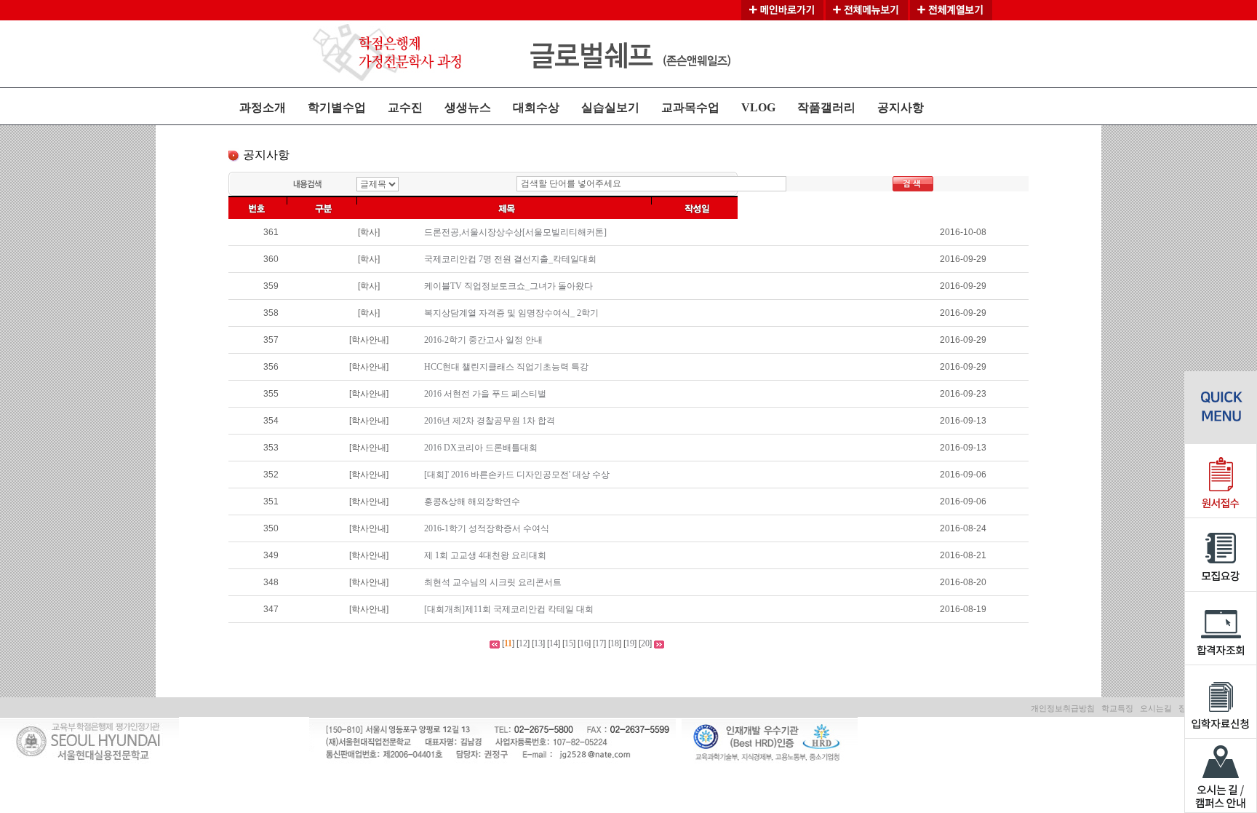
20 (645, 643)
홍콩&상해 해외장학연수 (472, 501)
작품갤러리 (826, 107)
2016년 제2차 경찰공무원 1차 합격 (489, 421)
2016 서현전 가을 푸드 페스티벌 (485, 394)
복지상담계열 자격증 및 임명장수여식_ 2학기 (511, 313)
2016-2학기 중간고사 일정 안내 (483, 340)
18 (614, 643)
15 (568, 643)
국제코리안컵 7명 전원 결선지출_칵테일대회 (510, 259)
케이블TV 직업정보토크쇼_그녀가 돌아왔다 (508, 286)
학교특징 (1117, 708)
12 (523, 643)
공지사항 (900, 107)
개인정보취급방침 (1063, 708)
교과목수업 (690, 107)
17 (599, 643)
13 (538, 643)
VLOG (758, 107)
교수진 (405, 107)
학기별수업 (337, 107)
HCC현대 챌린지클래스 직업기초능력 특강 (506, 367)
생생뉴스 (467, 107)
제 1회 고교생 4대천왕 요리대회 (485, 555)
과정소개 (262, 107)
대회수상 (536, 107)
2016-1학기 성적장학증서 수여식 (486, 528)
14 (553, 643)
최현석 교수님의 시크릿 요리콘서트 (493, 582)
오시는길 (1156, 708)
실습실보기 (610, 107)
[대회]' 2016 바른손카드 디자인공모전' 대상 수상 (517, 474)
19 (630, 643)
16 (584, 643)
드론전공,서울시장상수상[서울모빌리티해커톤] (515, 232)
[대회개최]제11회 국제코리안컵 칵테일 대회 (509, 609)
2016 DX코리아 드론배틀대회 (481, 448)
